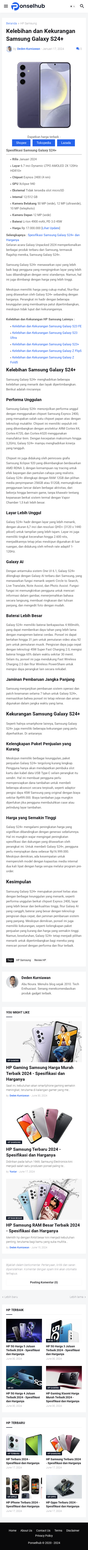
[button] (5, 6)
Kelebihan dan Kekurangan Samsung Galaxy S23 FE (47, 326)
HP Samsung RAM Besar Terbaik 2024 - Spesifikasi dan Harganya (43, 1228)
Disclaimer (72, 1530)
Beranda (11, 23)
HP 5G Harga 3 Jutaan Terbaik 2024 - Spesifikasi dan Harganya (63, 1350)
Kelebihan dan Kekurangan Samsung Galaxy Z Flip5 (46, 351)
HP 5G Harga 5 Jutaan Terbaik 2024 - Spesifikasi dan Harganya (23, 1350)
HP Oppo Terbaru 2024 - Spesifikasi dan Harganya (62, 1504)
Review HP (40, 960)
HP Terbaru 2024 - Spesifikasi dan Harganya (22, 1461)
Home (12, 1530)
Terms (58, 1530)
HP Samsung (28, 23)
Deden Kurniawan (36, 978)
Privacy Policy (44, 1535)
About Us (26, 1530)
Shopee (21, 143)
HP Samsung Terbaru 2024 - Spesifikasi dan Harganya (33, 1152)
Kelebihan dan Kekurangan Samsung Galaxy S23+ (45, 344)
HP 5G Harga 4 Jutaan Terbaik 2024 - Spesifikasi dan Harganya (23, 1397)
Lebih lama (76, 1297)
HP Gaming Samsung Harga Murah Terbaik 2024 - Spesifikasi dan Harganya (39, 1073)
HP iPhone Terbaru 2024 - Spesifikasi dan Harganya (22, 1504)
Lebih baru (11, 1297)
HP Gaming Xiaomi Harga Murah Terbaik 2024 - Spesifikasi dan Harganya (62, 1397)
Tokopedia (44, 143)
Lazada (66, 143)
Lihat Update (50, 228)
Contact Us (43, 1530)
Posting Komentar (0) (44, 1282)
